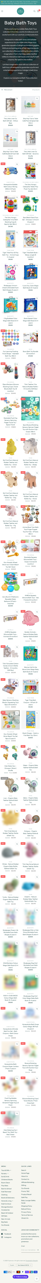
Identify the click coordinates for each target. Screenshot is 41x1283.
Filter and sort (8, 90)
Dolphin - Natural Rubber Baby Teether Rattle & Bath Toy (30, 899)
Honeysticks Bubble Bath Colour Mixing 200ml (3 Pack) (10, 187)
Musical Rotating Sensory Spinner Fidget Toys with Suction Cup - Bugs (30, 1066)
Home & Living (6, 1201)
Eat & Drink (5, 1177)
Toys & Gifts (5, 1170)
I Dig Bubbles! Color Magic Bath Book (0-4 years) (10, 320)
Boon (30, 349)
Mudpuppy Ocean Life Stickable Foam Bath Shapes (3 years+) (10, 932)
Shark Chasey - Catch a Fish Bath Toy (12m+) (30, 734)
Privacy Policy (26, 1212)
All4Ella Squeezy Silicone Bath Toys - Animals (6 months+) (10, 634)
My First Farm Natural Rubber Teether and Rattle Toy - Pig (10, 523)
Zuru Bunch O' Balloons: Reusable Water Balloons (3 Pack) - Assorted (10, 600)
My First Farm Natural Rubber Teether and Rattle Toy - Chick (10, 462)
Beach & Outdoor (7, 1213)
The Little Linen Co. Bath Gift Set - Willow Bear (10, 121)
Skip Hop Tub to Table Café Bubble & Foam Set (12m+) (10, 154)
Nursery (4, 1173)
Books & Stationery (8, 1198)
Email (23, 1246)
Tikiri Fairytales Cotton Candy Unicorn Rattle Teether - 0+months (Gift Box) (10, 667)
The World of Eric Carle (31, 182)
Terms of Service (27, 1215)
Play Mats (4, 1186)
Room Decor (5, 1183)
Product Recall (26, 1194)
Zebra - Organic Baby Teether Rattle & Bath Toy (30, 800)
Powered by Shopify (32, 1260)
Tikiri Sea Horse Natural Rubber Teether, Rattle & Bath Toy (30, 866)
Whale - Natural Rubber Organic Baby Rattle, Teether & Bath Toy (10, 866)
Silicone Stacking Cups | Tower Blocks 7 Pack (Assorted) (30, 1101)
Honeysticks (10, 182)
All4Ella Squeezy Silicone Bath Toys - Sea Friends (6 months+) (30, 598)
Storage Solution (7, 1207)
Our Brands (5, 1225)
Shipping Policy (26, 1206)
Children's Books (7, 1179)
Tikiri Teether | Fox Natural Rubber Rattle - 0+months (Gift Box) (30, 386)
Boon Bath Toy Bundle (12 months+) (30, 352)
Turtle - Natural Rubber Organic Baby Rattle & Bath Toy (10, 899)
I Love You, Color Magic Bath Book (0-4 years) (30, 287)
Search (23, 1170)
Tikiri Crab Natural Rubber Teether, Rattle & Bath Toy (10, 833)
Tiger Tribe (10, 250)
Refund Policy (26, 1209)
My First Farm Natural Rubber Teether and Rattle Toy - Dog (10, 495)
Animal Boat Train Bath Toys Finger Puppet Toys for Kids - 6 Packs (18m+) (31, 530)
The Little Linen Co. (10, 116)
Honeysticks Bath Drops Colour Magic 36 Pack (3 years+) (30, 1026)
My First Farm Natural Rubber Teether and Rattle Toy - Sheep (30, 462)
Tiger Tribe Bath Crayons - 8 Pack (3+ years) (30, 702)
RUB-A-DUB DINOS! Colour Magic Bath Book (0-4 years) (10, 998)
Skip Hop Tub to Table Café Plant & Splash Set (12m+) (30, 121)
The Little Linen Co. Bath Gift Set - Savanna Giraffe (30, 154)
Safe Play (24, 1197)
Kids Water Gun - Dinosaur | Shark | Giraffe (11, 768)
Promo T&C (25, 1191)
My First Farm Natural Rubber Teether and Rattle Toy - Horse (30, 496)
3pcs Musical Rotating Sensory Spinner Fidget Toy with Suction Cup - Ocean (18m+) (30, 428)
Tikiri (30, 382)
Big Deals (4, 1222)
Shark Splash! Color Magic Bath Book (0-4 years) (30, 320)
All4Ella (30, 593)
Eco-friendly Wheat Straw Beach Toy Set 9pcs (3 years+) (10, 736)
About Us (24, 1176)
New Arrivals (5, 1219)
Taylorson (30, 215)
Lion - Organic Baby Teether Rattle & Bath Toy (10, 800)
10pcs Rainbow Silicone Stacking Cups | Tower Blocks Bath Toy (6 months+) (10, 387)
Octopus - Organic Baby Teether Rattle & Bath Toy (30, 833)
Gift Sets (4, 1216)
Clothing (4, 1195)
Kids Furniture (6, 1204)
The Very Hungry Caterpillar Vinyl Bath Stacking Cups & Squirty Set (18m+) (10, 221)
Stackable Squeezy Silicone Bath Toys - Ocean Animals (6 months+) (30, 560)
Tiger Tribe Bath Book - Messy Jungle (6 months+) (30, 255)
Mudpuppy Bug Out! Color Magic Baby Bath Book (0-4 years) (30, 998)
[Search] (34, 11)
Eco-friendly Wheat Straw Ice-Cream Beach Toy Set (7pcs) (10, 564)
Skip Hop (30, 116)
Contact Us (25, 1179)
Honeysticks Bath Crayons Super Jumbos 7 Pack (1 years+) (11, 1066)
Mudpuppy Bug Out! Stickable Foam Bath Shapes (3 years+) (30, 965)
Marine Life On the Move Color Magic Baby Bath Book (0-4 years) (30, 669)
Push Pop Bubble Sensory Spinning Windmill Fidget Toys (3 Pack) (10, 1101)
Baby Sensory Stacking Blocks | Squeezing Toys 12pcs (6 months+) (10, 702)
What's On (24, 1218)
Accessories (5, 1210)
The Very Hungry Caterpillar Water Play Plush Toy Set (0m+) (30, 187)
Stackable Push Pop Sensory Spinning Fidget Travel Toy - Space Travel (10, 421)
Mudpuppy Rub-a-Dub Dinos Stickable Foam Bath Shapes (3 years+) (30, 932)
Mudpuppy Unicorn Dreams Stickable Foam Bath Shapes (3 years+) (10, 288)
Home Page (25, 1173)
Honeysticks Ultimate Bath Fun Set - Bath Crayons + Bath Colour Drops (10, 1032)
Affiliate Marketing (27, 1182)
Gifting (23, 1185)
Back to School (6, 1189)
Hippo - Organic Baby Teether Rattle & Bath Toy (30, 767)
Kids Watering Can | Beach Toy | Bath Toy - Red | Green (10, 1132)
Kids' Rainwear (6, 1192)
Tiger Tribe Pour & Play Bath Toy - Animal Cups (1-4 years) (10, 255)
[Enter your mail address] (38, 1250)
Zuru (10, 594)
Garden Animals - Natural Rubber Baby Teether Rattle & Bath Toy (30, 635)
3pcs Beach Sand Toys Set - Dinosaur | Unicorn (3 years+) (30, 220)
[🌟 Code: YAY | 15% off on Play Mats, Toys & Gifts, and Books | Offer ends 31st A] (20, 2)
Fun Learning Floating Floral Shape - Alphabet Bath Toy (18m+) (10, 353)
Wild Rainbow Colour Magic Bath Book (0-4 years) (10, 965)
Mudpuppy (10, 283)
